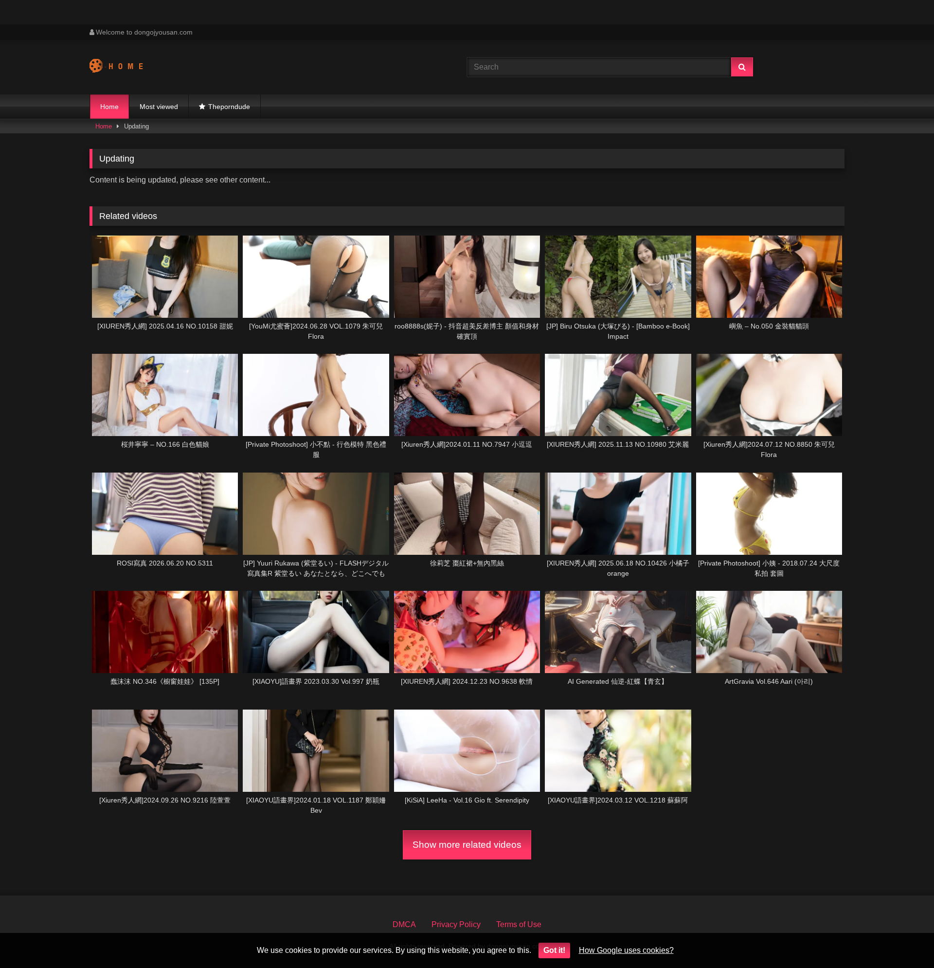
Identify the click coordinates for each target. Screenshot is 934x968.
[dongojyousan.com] (126, 67)
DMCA (404, 924)
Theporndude (229, 106)
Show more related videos (467, 845)
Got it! (554, 950)
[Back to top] (904, 939)
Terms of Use (518, 924)
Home (109, 106)
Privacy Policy (456, 924)
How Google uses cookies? (626, 950)
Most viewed (159, 106)
